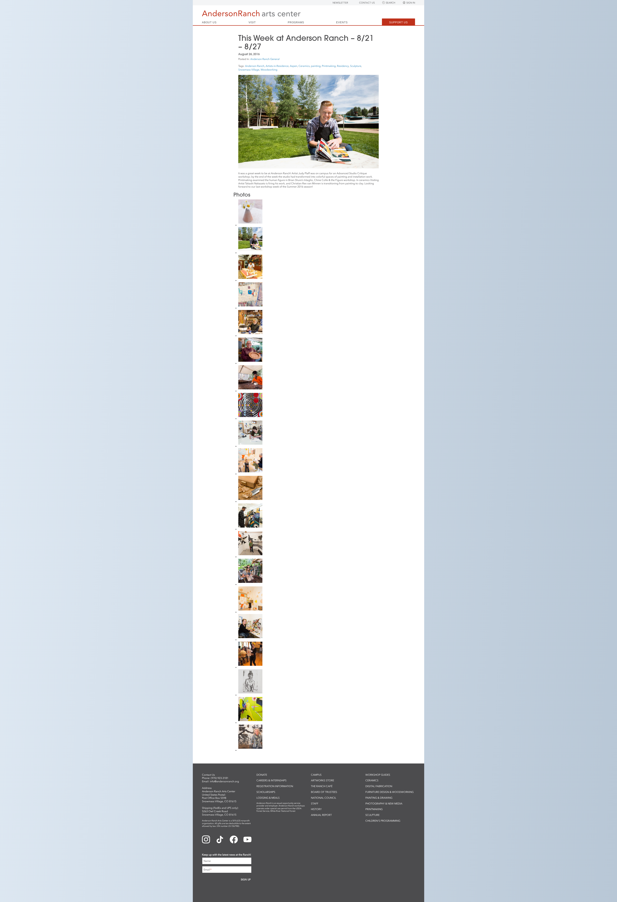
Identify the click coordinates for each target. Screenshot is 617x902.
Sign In (410, 2)
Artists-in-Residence (277, 65)
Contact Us (367, 2)
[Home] (251, 13)
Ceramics (304, 65)
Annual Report (321, 815)
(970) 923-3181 (219, 778)
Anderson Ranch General (265, 59)
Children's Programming (382, 820)
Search (390, 2)
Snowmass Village (248, 69)
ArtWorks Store (322, 780)
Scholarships (265, 792)
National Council (323, 797)
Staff (314, 803)
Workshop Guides (377, 774)
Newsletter (340, 2)
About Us (209, 22)
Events (342, 22)
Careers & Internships (271, 780)
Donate (261, 774)
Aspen (293, 65)
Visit (252, 22)
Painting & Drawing (378, 797)
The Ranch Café (321, 786)
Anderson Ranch (254, 65)
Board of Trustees (324, 792)
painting (316, 65)
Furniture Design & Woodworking (389, 792)
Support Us (398, 22)
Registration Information (274, 786)
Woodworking (269, 69)
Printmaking (329, 65)
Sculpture (355, 65)
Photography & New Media (383, 803)
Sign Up (246, 879)
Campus (316, 774)
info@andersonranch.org (224, 781)
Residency (343, 65)
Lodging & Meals (268, 797)
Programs (296, 22)
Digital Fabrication (378, 786)
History (316, 809)
